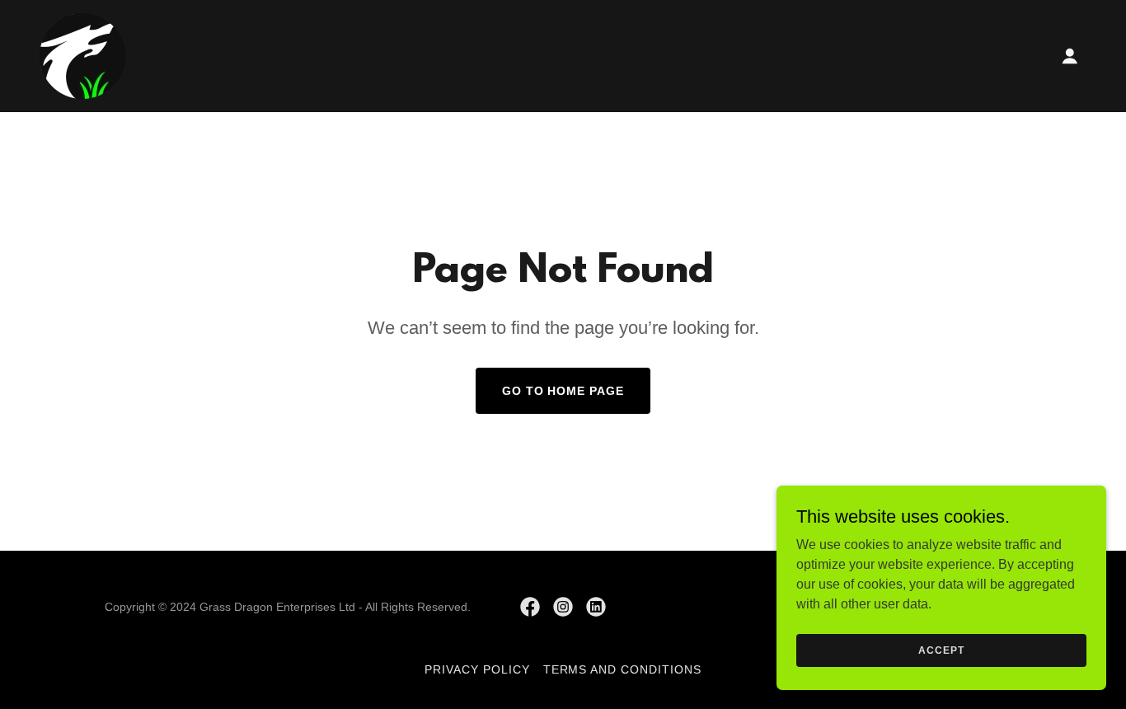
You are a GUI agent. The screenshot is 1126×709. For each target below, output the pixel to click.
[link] (82, 55)
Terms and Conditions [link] (622, 669)
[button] (1069, 56)
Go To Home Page (563, 390)
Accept (941, 649)
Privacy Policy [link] (477, 669)
